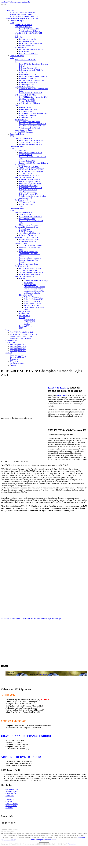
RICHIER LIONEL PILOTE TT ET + (24, 334)
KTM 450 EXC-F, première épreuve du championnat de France (33, 114)
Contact (13, 365)
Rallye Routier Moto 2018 (24, 276)
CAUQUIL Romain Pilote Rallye (22, 332)
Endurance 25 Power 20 (23, 138)
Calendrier (11, 340)
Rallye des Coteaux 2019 (28, 186)
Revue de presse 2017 (18, 351)
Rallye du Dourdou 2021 (28, 78)
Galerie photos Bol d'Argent (29, 128)
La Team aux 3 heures (27, 219)
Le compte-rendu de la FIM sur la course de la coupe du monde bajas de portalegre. (31, 618)
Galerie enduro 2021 (26, 118)
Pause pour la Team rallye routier (31, 43)
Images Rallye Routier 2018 (24, 313)
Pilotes (8, 330)
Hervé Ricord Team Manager (20, 338)
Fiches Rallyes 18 (25, 295)
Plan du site (10, 796)
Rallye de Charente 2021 (28, 68)
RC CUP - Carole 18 (26, 231)
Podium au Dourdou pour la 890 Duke (33, 76)
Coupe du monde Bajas (23, 130)
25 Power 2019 (20, 151)
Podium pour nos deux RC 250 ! (31, 140)
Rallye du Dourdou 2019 (28, 190)
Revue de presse (11, 806)
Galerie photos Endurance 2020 (30, 144)
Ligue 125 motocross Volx (28, 252)
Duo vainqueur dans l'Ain (28, 39)
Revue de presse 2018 (18, 349)
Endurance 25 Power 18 (23, 212)
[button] (44, 616)
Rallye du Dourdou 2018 (33, 303)
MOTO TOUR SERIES (29, 323)
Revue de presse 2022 (18, 345)
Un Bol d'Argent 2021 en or (29, 122)
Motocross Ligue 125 (22, 243)
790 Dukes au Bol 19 (27, 202)
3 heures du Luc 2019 (27, 161)
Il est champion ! (30, 285)
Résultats (22, 278)
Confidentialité (11, 794)
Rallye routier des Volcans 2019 (30, 188)
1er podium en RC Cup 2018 (29, 233)
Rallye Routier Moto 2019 (24, 177)
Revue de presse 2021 (18, 347)
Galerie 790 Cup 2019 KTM (29, 175)
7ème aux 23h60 (25, 215)
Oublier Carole (24, 229)
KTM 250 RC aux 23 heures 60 (30, 217)
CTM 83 (9, 353)
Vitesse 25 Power (25, 155)
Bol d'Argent (24, 52)
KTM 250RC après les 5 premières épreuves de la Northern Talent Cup (23, 13)
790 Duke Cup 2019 (26, 173)
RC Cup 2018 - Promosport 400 (26, 227)
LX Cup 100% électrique (24, 132)
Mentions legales (12, 791)
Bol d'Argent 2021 (21, 120)
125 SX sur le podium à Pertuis (30, 245)
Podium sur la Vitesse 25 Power (30, 153)
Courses (10, 10)
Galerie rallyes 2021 (26, 85)
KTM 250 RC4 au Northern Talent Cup (24, 16)
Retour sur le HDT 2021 (28, 109)
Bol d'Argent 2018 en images (29, 274)
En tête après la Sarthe (32, 293)
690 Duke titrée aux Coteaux (34, 287)
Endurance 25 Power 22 (23, 27)
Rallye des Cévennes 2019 (28, 194)
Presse (12, 342)
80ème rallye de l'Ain (31, 305)
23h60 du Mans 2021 (27, 99)
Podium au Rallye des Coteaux (30, 184)
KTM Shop (10, 799)
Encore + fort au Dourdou (33, 289)
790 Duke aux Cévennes (28, 192)
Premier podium (29, 320)
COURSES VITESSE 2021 (25, 87)
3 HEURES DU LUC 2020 (29, 142)
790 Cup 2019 (20, 165)
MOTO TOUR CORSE (24, 317)
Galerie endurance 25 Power (29, 31)
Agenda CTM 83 (12, 804)
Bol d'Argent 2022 (21, 47)
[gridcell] (44, 628)
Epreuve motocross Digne (28, 264)
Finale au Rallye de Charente (29, 181)
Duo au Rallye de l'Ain (27, 41)
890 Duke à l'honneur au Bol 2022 (31, 49)
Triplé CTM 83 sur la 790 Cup (30, 167)
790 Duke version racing (28, 270)
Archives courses (22, 18)
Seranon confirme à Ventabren (30, 258)
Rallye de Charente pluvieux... (30, 179)
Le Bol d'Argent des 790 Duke (30, 268)
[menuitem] (44, 631)
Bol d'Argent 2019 (21, 200)
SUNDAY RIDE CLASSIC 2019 (31, 169)
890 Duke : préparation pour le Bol (32, 126)
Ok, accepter (44, 844)
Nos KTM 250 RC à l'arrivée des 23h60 (33, 97)
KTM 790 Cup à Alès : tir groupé (31, 171)
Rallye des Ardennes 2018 (33, 299)
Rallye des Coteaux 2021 (28, 74)
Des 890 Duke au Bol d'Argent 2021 (32, 124)
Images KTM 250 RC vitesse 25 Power (33, 163)
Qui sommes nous (12, 789)
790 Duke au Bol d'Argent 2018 (31, 272)
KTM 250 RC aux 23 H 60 (29, 29)
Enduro (17, 105)
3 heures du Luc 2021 (27, 101)
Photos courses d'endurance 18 (30, 225)
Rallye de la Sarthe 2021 (28, 82)
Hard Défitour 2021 (26, 111)
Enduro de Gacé (25, 107)
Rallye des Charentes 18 (32, 297)
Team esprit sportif (16, 355)
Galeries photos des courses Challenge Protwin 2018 (29, 240)
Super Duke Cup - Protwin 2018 (26, 237)
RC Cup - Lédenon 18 (27, 235)
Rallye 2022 (19, 37)
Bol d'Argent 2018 (21, 266)
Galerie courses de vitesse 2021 (30, 93)
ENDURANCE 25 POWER (25, 95)
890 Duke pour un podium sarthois (31, 80)
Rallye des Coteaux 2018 (33, 301)
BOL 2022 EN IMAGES (28, 54)
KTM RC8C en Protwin (23, 25)
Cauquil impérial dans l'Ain (34, 291)
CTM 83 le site (17, 362)
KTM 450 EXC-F (58, 387)
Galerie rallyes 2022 (26, 45)
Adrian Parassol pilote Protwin (21, 336)
